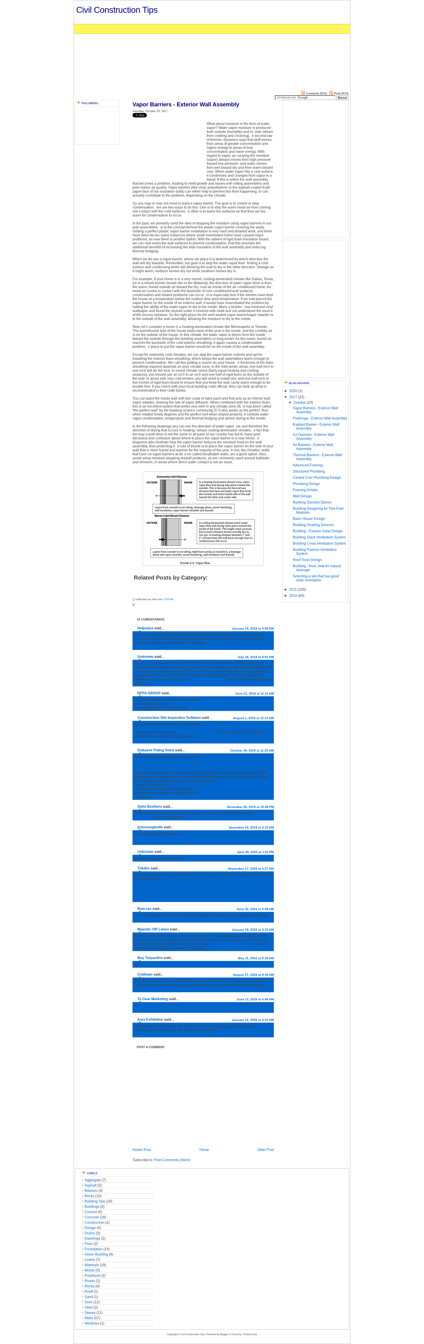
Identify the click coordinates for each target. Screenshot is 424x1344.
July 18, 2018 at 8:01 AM (256, 657)
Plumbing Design (306, 484)
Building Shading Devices (313, 525)
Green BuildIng (96, 1254)
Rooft (89, 1291)
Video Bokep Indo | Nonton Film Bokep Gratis (170, 765)
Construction (94, 1222)
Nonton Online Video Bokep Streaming (165, 769)
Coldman (145, 974)
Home (204, 1150)
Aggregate (93, 1180)
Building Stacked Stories (312, 502)
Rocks (90, 1286)
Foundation (93, 1249)
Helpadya (145, 628)
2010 (293, 595)
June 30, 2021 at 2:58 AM (255, 909)
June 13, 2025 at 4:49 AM (255, 999)
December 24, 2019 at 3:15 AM (251, 827)
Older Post (265, 1150)
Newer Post (141, 1150)
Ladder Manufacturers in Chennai (161, 919)
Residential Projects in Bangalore (161, 838)
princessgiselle (150, 827)
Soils (89, 1302)
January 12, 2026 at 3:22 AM (253, 1020)
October (300, 402)
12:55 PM (168, 599)
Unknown (145, 657)
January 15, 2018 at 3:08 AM (253, 628)
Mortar (90, 1270)
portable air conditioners (206, 679)
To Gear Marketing (153, 999)
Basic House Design (309, 519)
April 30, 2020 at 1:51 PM (255, 852)
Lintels (90, 1260)
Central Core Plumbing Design (317, 477)
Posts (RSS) (341, 93)
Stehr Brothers (149, 806)
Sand (89, 1297)
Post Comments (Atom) (172, 1160)
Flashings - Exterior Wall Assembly (320, 418)
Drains (90, 1233)
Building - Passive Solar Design (318, 531)
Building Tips (95, 1201)
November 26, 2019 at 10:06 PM (250, 807)
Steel (89, 1307)
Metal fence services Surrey (156, 1005)
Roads (90, 1281)
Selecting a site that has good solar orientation (316, 578)
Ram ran (144, 909)
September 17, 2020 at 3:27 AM (251, 868)
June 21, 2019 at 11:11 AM (254, 693)
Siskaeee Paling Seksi (155, 750)
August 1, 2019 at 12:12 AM (253, 718)
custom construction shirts (233, 944)
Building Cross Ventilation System (319, 543)
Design (90, 1228)
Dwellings (92, 1238)
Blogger (224, 1334)
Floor (89, 1244)
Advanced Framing (308, 465)
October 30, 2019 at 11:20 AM (252, 750)
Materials (92, 1265)
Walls (89, 1318)
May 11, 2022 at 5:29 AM (256, 958)
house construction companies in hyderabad (169, 989)
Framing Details (305, 490)
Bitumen (91, 1191)
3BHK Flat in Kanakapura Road (215, 838)
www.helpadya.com (151, 647)
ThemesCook (249, 1334)
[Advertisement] (289, 57)
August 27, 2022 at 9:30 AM (253, 974)
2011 (293, 589)
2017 (293, 397)
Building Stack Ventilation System (319, 537)
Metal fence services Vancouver (159, 1009)
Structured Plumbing (309, 471)
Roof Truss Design (307, 560)
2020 (293, 391)
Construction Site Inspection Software (169, 718)
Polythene (92, 1275)
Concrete (92, 1217)
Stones (90, 1313)
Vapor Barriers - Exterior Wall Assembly (185, 104)
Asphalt (91, 1185)
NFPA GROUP (149, 693)
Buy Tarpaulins (150, 958)
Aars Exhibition (150, 1019)
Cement (91, 1212)
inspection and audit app (196, 732)
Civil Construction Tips (117, 10)
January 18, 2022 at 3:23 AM (253, 929)
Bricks (89, 1196)
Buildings (92, 1206)
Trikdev (143, 868)
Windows (92, 1323)
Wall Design (302, 496)
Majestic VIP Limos (153, 929)
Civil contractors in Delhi (226, 643)
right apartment (196, 858)
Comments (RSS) (316, 93)
